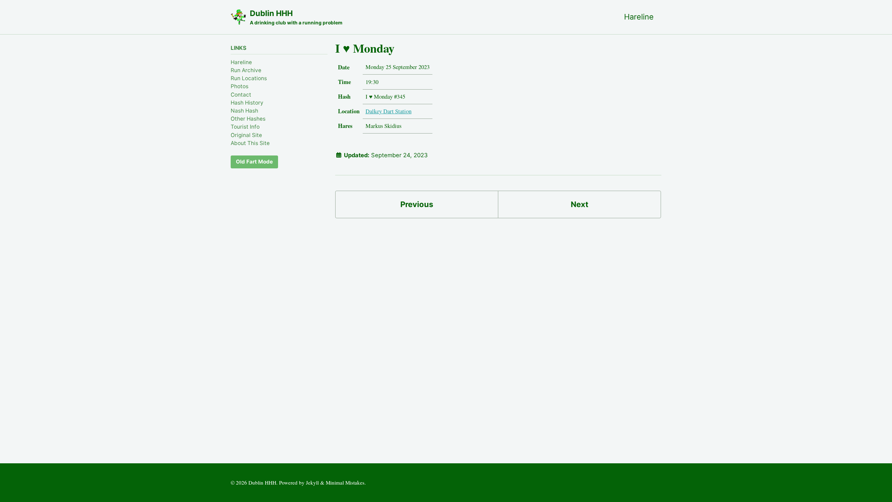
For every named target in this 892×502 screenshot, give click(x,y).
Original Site (246, 135)
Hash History (247, 102)
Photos (239, 86)
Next (580, 204)
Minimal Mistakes (345, 482)
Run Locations (249, 78)
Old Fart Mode (254, 161)
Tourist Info (245, 126)
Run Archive (246, 70)
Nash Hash (244, 110)
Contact (241, 94)
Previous (416, 204)
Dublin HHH (296, 17)
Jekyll (312, 482)
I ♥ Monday (364, 48)
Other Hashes (248, 118)
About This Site (250, 143)
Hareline (639, 16)
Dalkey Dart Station (389, 111)
